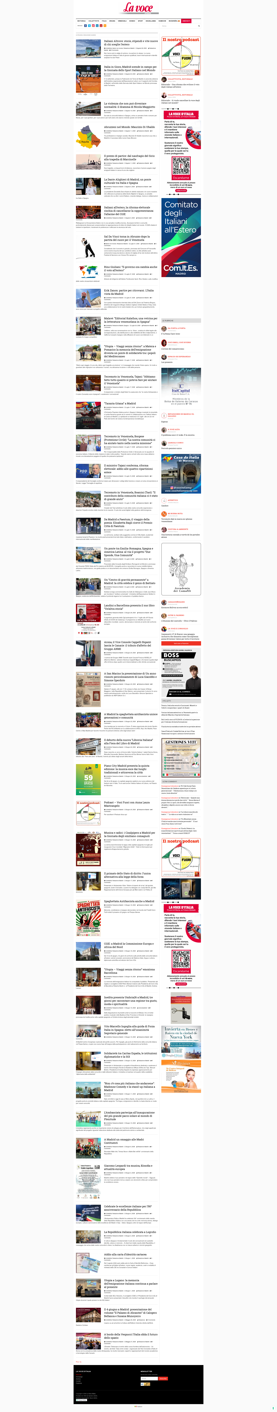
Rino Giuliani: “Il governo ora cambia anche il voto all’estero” (130, 268)
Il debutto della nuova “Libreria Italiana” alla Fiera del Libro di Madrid (128, 741)
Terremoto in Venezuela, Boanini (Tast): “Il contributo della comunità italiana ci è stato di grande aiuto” (131, 496)
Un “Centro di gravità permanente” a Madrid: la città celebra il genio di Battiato (129, 581)
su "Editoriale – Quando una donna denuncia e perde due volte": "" (180, 802)
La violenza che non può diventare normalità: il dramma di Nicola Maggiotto (129, 105)
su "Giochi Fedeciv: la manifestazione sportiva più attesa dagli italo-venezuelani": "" (179, 830)
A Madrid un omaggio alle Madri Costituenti (124, 1141)
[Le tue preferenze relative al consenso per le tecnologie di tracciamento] (273, 1408)
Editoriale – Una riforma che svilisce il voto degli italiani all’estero (180, 85)
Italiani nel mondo (117, 48)
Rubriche (162, 21)
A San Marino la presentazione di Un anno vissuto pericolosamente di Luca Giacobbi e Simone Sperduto (130, 677)
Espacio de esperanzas (179, 356)
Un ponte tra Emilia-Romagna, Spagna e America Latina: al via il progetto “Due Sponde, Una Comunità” (128, 552)
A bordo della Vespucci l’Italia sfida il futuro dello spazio (131, 1336)
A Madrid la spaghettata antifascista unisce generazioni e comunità (131, 715)
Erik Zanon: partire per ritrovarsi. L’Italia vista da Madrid (129, 292)
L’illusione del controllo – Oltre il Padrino (179, 621)
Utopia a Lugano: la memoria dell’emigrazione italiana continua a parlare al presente (131, 1284)
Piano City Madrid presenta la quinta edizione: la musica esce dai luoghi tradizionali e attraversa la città (126, 769)
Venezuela (122, 21)
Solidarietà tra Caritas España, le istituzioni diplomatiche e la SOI (130, 1055)
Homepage (79, 1377)
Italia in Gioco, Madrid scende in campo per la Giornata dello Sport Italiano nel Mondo (130, 68)
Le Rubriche (167, 320)
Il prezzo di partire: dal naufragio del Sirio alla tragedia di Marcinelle (129, 157)
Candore (164, 506)
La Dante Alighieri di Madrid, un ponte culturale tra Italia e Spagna (127, 181)
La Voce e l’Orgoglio (178, 628)
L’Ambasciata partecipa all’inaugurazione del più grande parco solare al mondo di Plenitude (129, 1116)
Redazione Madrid (129, 48)
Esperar (164, 422)
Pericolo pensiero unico (171, 448)
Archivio (78, 1379)
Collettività (94, 21)
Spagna (112, 21)
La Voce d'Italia (91, 1393)
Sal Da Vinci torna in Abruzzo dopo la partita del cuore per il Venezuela (127, 238)
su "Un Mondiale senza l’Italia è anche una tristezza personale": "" (179, 821)
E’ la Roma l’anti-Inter (170, 334)
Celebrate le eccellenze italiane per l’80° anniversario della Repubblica (128, 1208)
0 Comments (114, 50)
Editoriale (187, 79)
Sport (140, 21)
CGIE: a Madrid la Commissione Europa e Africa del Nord (129, 945)
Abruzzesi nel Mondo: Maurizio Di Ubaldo (129, 127)
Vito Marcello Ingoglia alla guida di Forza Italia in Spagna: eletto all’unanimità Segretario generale (129, 1030)
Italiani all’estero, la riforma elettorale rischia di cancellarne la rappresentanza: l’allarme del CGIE (129, 211)
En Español (173, 21)
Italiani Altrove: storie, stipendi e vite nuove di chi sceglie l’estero (131, 42)
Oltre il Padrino (176, 615)
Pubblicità (79, 1383)
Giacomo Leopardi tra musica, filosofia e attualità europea (128, 1167)
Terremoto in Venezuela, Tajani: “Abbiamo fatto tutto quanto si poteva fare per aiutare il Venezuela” (130, 380)
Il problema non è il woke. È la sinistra (177, 435)
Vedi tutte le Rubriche (181, 643)
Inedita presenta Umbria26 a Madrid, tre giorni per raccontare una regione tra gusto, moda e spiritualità (130, 1001)
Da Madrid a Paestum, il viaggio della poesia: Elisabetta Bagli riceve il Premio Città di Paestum (128, 523)
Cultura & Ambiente (178, 529)
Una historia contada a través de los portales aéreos (181, 727)
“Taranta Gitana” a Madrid (120, 403)
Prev (77, 1362)
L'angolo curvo (175, 443)
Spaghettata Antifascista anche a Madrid (129, 901)
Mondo (132, 21)
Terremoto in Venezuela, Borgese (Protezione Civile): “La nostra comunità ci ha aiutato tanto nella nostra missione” (129, 440)
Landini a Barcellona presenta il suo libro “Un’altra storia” (129, 607)
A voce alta (174, 429)
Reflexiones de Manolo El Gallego (181, 415)
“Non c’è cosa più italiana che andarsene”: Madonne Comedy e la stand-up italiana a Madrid (129, 1087)
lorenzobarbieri (142, 776)
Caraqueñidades (176, 602)
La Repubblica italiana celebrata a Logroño (130, 1232)
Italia (104, 21)
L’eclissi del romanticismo (172, 349)
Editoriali (81, 21)
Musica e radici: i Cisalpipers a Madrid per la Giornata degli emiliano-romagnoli (129, 834)
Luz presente (166, 362)
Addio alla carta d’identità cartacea (125, 1254)
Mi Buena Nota (175, 513)
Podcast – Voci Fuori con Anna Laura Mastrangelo (127, 804)
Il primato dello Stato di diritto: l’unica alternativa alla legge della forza (127, 875)
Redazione (141, 1320)
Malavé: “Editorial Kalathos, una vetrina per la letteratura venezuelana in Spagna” (130, 320)
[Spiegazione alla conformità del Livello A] (145, 1384)
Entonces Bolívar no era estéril (174, 607)
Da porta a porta (176, 328)
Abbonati (186, 21)
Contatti (78, 1381)
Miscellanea (151, 21)
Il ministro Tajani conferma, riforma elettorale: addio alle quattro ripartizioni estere (128, 469)
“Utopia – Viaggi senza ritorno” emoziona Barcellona (129, 971)
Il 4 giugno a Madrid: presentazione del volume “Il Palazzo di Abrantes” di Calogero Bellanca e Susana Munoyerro (130, 1313)
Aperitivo (173, 500)
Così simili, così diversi (179, 342)
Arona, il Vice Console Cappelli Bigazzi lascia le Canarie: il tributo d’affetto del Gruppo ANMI (127, 645)
